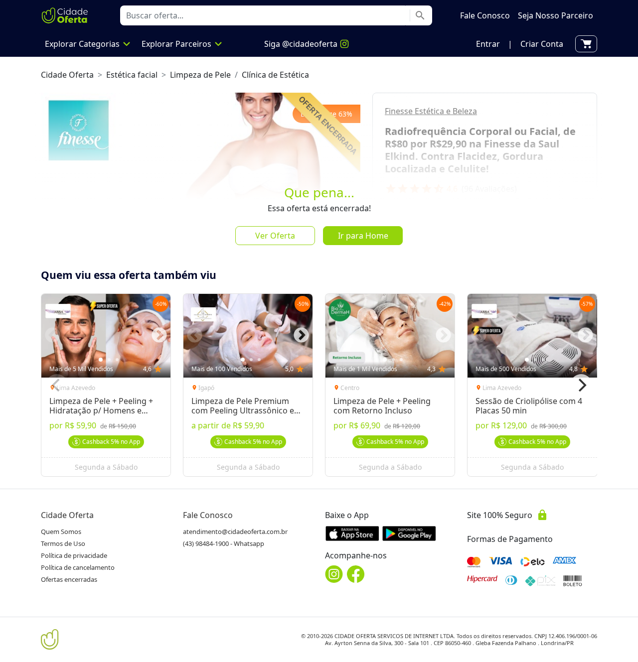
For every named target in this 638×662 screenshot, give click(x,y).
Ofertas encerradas (69, 579)
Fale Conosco (208, 515)
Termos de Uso (63, 543)
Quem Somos (61, 531)
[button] (488, 44)
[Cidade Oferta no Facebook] (356, 574)
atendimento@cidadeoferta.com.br (235, 531)
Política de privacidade (74, 555)
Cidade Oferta (67, 74)
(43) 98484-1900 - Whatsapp (223, 543)
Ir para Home (363, 235)
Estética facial (132, 74)
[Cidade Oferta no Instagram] (334, 574)
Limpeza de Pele (200, 74)
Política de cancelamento (78, 567)
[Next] (581, 385)
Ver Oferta (275, 235)
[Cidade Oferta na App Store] (352, 533)
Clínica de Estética (275, 74)
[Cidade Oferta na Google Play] (409, 533)
